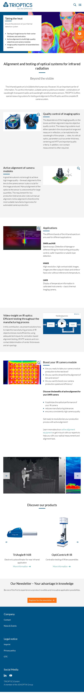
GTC (6, 656)
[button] (6, 475)
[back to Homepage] (17, 5)
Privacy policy (10, 650)
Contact (7, 620)
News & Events (10, 626)
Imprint (7, 644)
